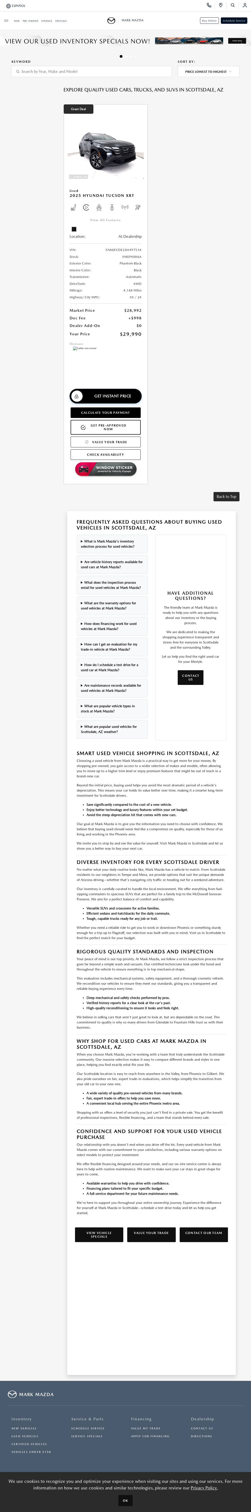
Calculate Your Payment (105, 413)
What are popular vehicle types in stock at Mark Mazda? (108, 708)
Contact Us (190, 677)
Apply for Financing (150, 1436)
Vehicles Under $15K (31, 1452)
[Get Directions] (222, 6)
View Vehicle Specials (99, 1234)
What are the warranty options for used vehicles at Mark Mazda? (108, 605)
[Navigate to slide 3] (131, 56)
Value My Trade (146, 1428)
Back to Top (226, 496)
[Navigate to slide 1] (121, 56)
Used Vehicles (25, 1436)
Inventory (22, 1419)
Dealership (202, 1419)
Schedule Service (234, 20)
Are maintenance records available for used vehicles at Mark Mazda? (111, 688)
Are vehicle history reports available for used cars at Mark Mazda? (112, 564)
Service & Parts (87, 1419)
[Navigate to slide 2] (126, 56)
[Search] (234, 6)
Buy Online (209, 20)
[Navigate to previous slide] (3, 44)
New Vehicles (24, 1428)
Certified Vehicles (29, 1444)
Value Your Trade (109, 442)
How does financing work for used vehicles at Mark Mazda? (109, 626)
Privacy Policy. (204, 1487)
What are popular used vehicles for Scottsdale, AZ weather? (109, 729)
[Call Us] (210, 6)
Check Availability (105, 454)
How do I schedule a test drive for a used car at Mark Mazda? (109, 667)
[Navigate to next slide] (247, 44)
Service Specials (87, 1436)
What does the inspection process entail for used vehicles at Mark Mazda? (111, 585)
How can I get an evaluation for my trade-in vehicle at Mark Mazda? (109, 646)
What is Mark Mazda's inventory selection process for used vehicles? (108, 543)
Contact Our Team (203, 1233)
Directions (201, 1436)
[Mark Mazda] (112, 20)
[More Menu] (6, 20)
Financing (141, 1419)
